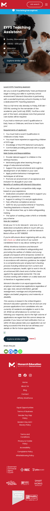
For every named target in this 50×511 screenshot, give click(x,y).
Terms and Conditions (25, 435)
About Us (25, 386)
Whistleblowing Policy (25, 455)
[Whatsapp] (20, 351)
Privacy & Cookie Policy (25, 442)
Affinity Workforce (25, 398)
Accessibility (25, 447)
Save (31, 61)
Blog (25, 390)
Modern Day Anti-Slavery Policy (25, 423)
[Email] (6, 351)
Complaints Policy (25, 451)
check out (11, 240)
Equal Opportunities (25, 407)
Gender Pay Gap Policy (25, 416)
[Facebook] (11, 351)
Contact (25, 394)
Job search (34, 4)
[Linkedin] (15, 351)
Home (25, 382)
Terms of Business (25, 411)
